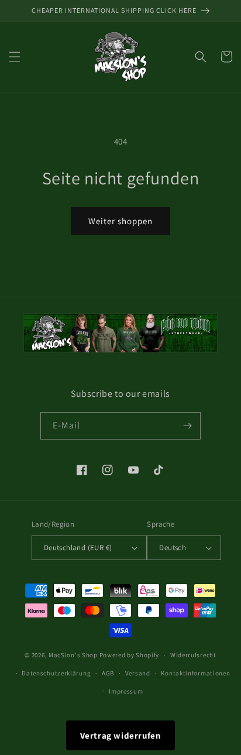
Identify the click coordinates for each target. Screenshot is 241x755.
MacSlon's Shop (73, 655)
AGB (108, 673)
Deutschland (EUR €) (78, 547)
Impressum (126, 691)
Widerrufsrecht (193, 655)
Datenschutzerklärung (56, 673)
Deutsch (172, 547)
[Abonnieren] (187, 426)
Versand (137, 673)
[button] (14, 57)
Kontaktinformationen (195, 673)
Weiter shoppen (120, 221)
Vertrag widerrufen (120, 735)
